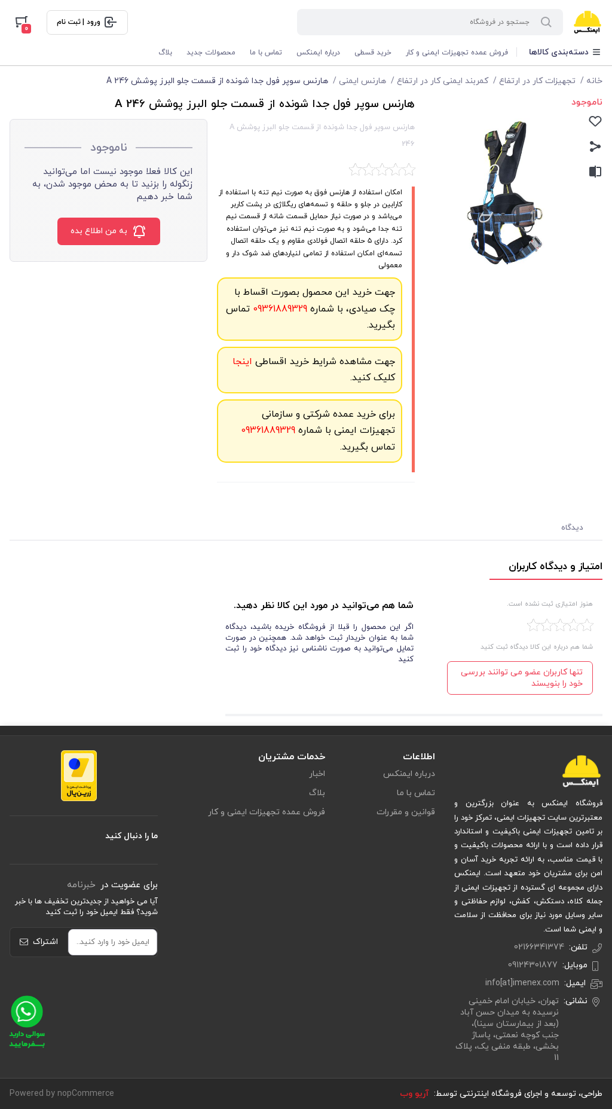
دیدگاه (572, 528)
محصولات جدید (210, 52)
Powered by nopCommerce (62, 1093)
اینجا (242, 361)
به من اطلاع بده (99, 231)
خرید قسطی (372, 52)
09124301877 (533, 965)
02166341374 (539, 947)
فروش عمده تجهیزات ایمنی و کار (457, 52)
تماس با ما (266, 52)
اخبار (317, 774)
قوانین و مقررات (406, 812)
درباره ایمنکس (318, 52)
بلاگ (165, 52)
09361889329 (278, 309)
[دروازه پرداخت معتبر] (79, 775)
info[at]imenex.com (522, 983)
